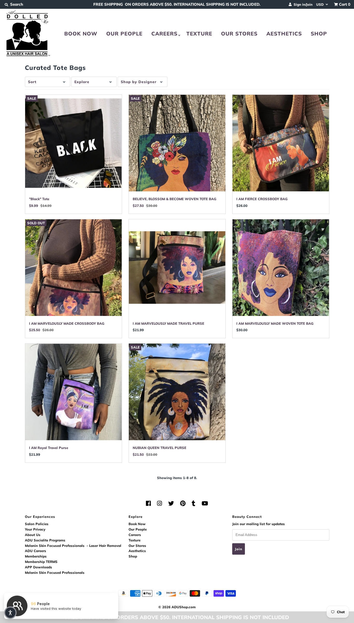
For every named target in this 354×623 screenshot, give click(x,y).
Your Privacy (35, 529)
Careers (164, 33)
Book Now (80, 33)
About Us (32, 535)
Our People (124, 33)
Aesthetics (284, 33)
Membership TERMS (41, 562)
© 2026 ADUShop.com (177, 607)
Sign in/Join (302, 4)
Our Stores (239, 33)
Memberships (36, 556)
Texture (199, 33)
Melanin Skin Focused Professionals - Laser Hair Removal (73, 546)
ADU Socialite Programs (45, 540)
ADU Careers (35, 551)
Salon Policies (36, 524)
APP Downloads (38, 567)
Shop (319, 33)
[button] (10, 612)
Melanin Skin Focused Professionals (55, 572)
